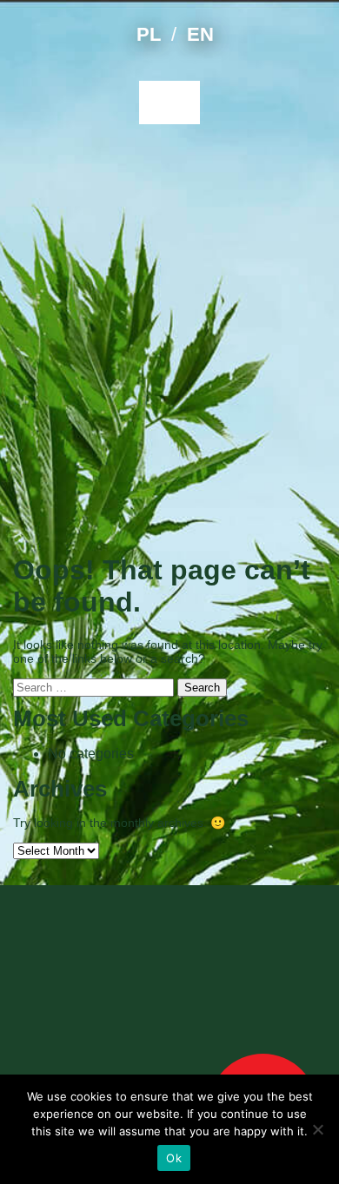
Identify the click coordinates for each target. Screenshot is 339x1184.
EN (200, 34)
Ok (174, 1158)
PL (148, 34)
